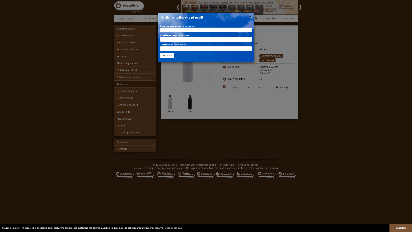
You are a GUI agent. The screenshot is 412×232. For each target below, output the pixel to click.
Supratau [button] (401, 228)
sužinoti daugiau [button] (173, 228)
